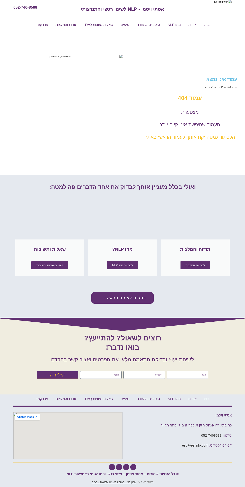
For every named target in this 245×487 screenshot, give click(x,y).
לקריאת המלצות (195, 265)
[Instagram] (112, 467)
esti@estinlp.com (195, 445)
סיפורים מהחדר (148, 25)
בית (207, 25)
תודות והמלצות (66, 25)
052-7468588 (211, 435)
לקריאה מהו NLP (122, 265)
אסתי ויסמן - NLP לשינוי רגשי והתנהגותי (122, 9)
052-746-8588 (25, 7)
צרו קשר (42, 25)
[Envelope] (119, 467)
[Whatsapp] (126, 467)
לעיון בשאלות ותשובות (49, 265)
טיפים (125, 25)
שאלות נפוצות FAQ (99, 25)
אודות (192, 25)
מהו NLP (174, 25)
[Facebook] (133, 467)
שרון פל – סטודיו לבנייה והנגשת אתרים (114, 482)
